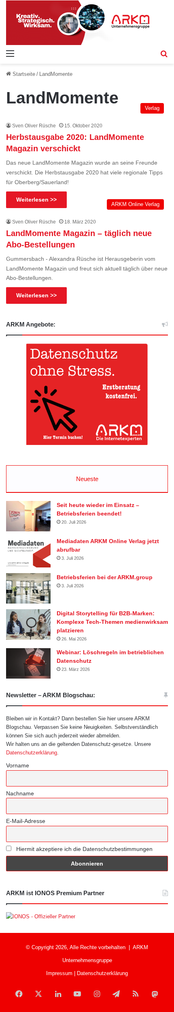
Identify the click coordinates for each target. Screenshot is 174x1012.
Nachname (20, 793)
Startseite (23, 74)
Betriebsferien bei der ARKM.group (105, 577)
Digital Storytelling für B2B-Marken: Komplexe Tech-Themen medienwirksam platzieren (112, 622)
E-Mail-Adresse (25, 821)
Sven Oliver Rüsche (34, 126)
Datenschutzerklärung (31, 753)
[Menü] (10, 53)
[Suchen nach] (164, 53)
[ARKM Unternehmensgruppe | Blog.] (87, 22)
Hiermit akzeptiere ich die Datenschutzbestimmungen (84, 849)
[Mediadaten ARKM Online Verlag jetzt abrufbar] (28, 552)
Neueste (87, 478)
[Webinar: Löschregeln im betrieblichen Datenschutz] (28, 663)
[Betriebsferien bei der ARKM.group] (28, 588)
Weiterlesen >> (36, 199)
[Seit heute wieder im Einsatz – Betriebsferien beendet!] (28, 516)
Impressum (59, 973)
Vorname (17, 765)
